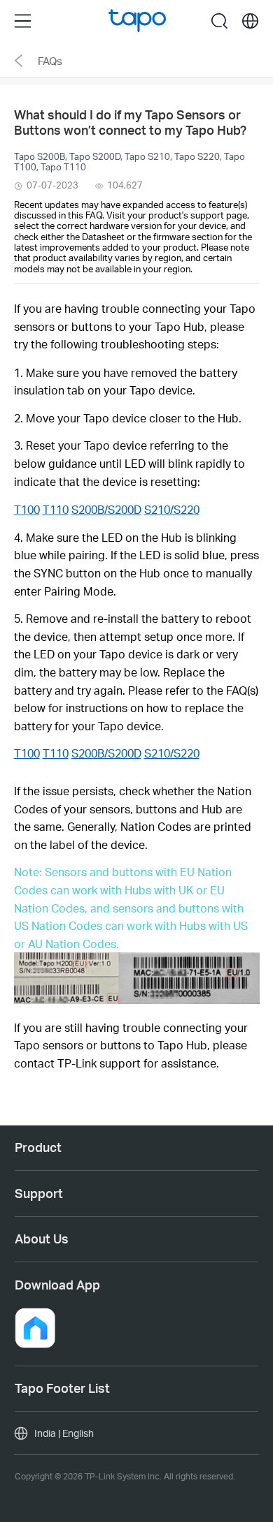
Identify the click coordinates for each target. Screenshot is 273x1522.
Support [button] (39, 1193)
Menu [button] (22, 21)
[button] (35, 1328)
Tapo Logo (137, 20)
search (219, 21)
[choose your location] (250, 21)
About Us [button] (42, 1238)
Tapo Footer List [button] (62, 1388)
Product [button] (38, 1147)
